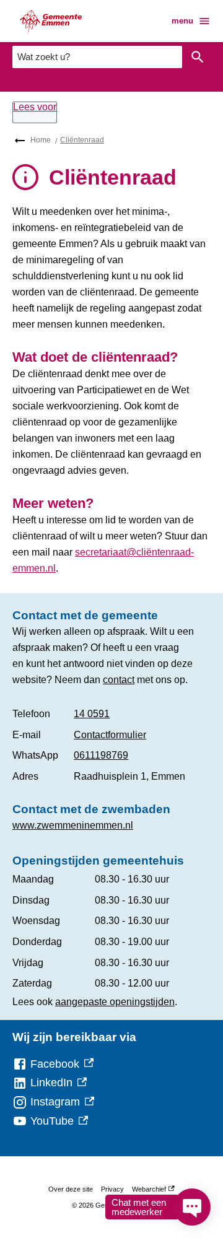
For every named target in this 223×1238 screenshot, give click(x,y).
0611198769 (101, 755)
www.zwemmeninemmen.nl (72, 825)
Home (40, 140)
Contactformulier (110, 735)
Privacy (112, 1189)
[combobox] (97, 57)
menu (182, 20)
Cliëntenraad (82, 140)
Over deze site (70, 1189)
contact (118, 679)
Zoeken (198, 57)
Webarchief (151, 1191)
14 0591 (92, 713)
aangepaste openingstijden (115, 1001)
